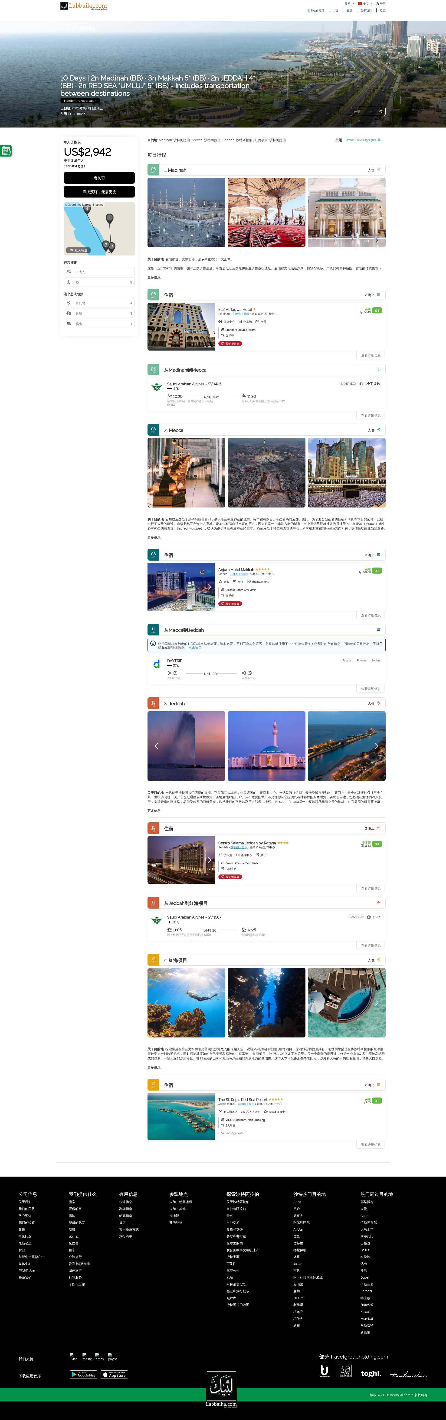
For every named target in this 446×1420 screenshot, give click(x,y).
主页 (335, 10)
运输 (72, 1215)
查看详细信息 (371, 415)
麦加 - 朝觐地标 (180, 1201)
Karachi (366, 1291)
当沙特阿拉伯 (236, 1208)
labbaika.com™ (401, 1394)
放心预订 (25, 1215)
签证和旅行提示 (237, 1291)
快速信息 (125, 1201)
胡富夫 (298, 1215)
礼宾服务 (75, 1277)
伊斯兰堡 (367, 1284)
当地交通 (232, 1222)
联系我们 (25, 1277)
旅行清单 (125, 1236)
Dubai (365, 1277)
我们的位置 (27, 1222)
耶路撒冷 (367, 1201)
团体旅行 (75, 1270)
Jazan (297, 1263)
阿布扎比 (367, 1236)
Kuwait (366, 1311)
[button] (156, 212)
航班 (72, 1229)
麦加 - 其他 (177, 1208)
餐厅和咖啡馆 (236, 1236)
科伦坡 (365, 1256)
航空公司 (232, 1270)
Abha (297, 1201)
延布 (296, 1325)
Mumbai (367, 1318)
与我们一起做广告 (32, 1256)
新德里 (365, 1332)
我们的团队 (27, 1208)
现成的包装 (77, 1222)
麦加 (296, 1291)
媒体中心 (25, 1263)
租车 (72, 1250)
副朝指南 (125, 1208)
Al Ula (298, 1229)
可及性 (231, 1263)
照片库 (231, 1298)
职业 (22, 1250)
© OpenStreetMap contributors (84, 204)
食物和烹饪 (234, 1229)
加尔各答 (367, 1304)
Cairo (364, 1215)
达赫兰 (298, 1243)
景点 (229, 1215)
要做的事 (75, 1208)
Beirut (365, 1250)
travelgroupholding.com (359, 1356)
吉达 (296, 1270)
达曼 (296, 1236)
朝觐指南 (125, 1215)
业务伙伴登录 (316, 10)
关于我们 (366, 10)
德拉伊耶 (299, 1250)
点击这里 (195, 647)
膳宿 (72, 1201)
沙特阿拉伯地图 (237, 1304)
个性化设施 (77, 1284)
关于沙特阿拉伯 (237, 1201)
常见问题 (25, 1236)
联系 (383, 10)
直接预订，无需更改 (99, 191)
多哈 (364, 1270)
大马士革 (367, 1229)
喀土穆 (365, 1298)
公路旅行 (75, 1256)
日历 (349, 10)
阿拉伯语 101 (236, 1284)
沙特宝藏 (232, 1256)
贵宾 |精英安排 (79, 1263)
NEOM (298, 1298)
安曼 (364, 1208)
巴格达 (365, 1243)
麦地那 (174, 1215)
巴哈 (296, 1208)
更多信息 (154, 277)
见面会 (74, 1243)
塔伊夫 (298, 1318)
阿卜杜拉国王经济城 (308, 1277)
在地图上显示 (241, 314)
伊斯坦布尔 (369, 1222)
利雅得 (298, 1304)
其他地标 (175, 1222)
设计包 (74, 1236)
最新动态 (25, 1243)
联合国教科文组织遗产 (242, 1250)
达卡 (364, 1263)
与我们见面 (27, 1270)
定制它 (99, 177)
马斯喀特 (367, 1325)
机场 (229, 1277)
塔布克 (298, 1311)
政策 (22, 1229)
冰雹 (296, 1256)
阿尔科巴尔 (301, 1222)
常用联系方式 (129, 1229)
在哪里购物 (234, 1243)
